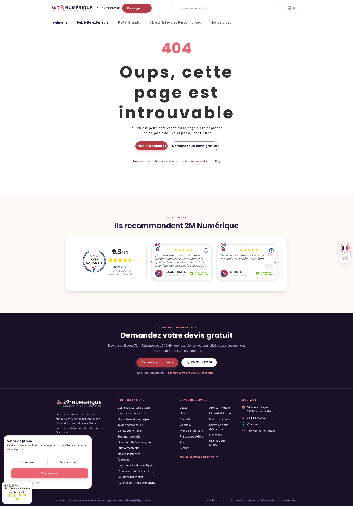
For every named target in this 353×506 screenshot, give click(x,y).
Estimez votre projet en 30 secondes (192, 373)
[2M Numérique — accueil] (72, 8)
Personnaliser (67, 462)
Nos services (141, 161)
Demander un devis (157, 362)
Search (276, 8)
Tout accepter (49, 473)
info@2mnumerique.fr (261, 431)
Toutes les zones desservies (197, 456)
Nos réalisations (166, 161)
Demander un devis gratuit (194, 146)
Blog (217, 161)
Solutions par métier (195, 161)
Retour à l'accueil (151, 146)
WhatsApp (253, 424)
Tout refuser (26, 462)
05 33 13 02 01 (201, 362)
